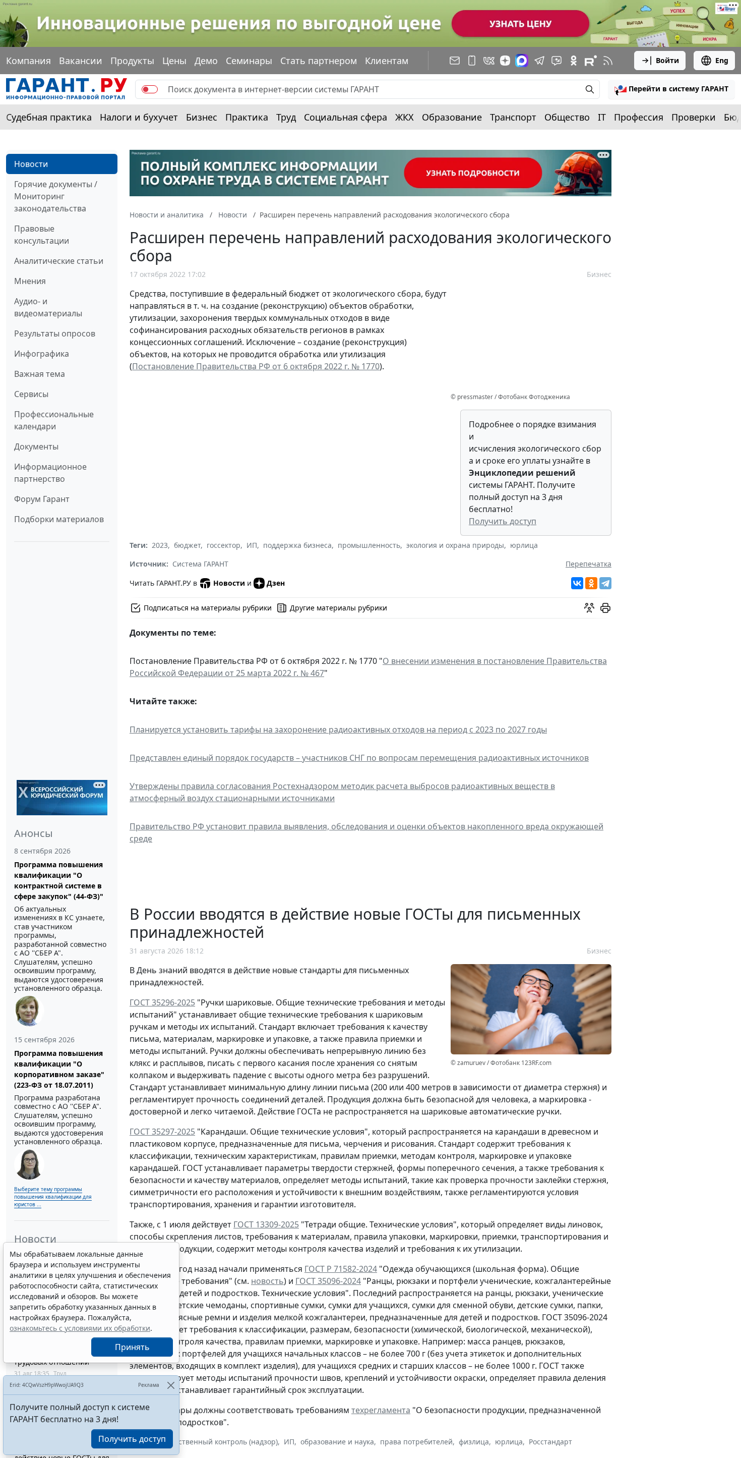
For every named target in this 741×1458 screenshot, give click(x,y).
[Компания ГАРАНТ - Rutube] (591, 60)
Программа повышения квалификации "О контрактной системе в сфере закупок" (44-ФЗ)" (58, 880)
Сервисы (31, 394)
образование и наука (337, 1441)
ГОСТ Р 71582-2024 (340, 1268)
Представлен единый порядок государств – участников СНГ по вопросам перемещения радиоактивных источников (359, 757)
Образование (452, 117)
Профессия (638, 117)
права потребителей (416, 1441)
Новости (31, 164)
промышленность (369, 545)
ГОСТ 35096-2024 (328, 1280)
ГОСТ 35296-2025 (162, 1002)
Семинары (249, 60)
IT (602, 117)
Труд (286, 117)
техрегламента (380, 1410)
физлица (474, 1441)
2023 (160, 545)
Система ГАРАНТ (200, 564)
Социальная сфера (345, 117)
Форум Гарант (42, 498)
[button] (671, 89)
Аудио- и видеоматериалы (48, 307)
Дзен (276, 583)
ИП (251, 545)
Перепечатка (588, 564)
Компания (28, 60)
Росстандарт (550, 1441)
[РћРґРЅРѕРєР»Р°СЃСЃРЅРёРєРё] (591, 583)
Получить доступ (502, 521)
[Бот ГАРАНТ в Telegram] (556, 60)
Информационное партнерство (50, 472)
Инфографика (41, 353)
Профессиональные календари (54, 420)
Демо (206, 60)
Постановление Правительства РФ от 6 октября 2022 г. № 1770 (256, 366)
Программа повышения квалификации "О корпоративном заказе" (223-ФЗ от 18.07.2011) (59, 1069)
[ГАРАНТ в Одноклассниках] (574, 60)
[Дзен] (505, 60)
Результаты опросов (54, 333)
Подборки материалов (59, 519)
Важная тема (39, 373)
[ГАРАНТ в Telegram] (539, 60)
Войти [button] (667, 60)
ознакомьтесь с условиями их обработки (80, 1328)
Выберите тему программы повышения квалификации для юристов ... (53, 1197)
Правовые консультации (41, 234)
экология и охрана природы (455, 545)
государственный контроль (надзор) (215, 1441)
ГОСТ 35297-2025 (162, 1131)
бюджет (187, 545)
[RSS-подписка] (608, 60)
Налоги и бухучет (139, 117)
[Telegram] (605, 583)
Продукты (132, 60)
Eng (721, 60)
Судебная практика (49, 117)
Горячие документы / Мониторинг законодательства (55, 196)
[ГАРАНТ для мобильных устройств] (472, 60)
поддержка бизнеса (297, 545)
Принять (132, 1347)
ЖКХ (404, 117)
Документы (36, 446)
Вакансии (80, 60)
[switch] (150, 89)
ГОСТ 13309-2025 (266, 1224)
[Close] (170, 1385)
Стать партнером (318, 60)
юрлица (524, 545)
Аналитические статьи (58, 260)
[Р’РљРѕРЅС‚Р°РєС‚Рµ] (577, 583)
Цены (174, 60)
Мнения (30, 281)
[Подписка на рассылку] (455, 60)
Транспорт (513, 117)
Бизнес (201, 117)
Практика (246, 117)
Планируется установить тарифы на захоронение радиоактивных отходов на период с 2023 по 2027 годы (338, 729)
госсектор (223, 545)
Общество (567, 117)
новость (267, 1280)
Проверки (693, 117)
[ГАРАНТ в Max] (521, 60)
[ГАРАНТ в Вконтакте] (489, 60)
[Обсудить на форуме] (589, 608)
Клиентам (386, 60)
